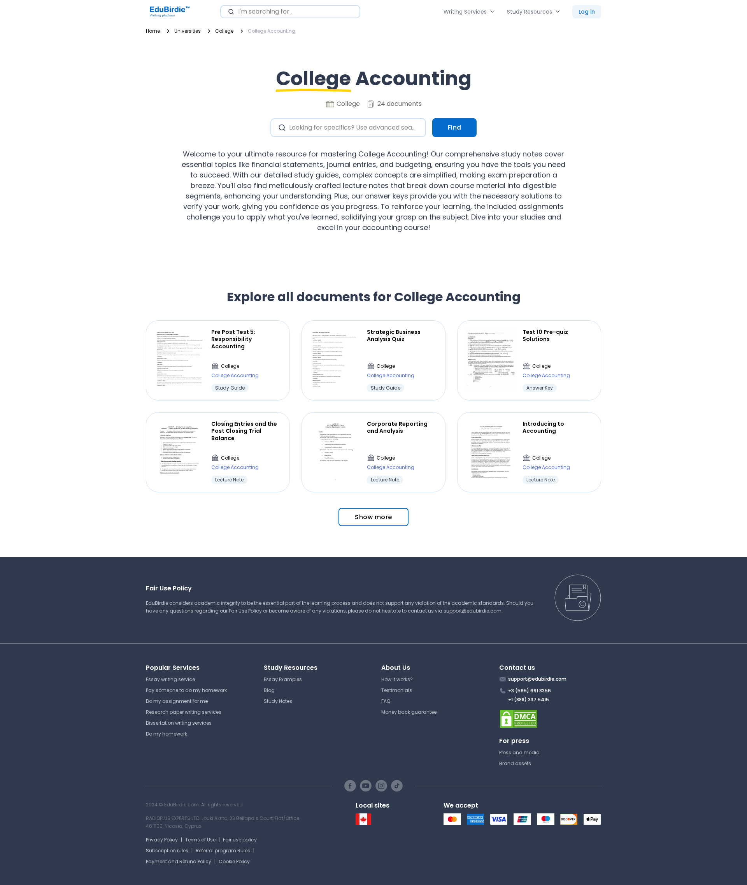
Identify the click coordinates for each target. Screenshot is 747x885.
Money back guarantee (409, 712)
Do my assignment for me (177, 701)
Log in (587, 12)
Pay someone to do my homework (186, 690)
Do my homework (166, 733)
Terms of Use (200, 839)
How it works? (397, 679)
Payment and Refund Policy (178, 861)
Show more (373, 517)
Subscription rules (167, 850)
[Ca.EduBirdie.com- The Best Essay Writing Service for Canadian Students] (363, 823)
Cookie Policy (234, 861)
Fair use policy (240, 839)
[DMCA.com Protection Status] (550, 719)
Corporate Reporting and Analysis (397, 427)
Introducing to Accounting (543, 427)
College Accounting (235, 375)
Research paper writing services (183, 712)
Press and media (519, 752)
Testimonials (396, 690)
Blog (269, 690)
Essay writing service (170, 679)
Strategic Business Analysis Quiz (394, 335)
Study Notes (278, 701)
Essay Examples (283, 679)
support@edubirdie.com (473, 611)
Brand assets (515, 763)
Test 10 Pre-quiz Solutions (545, 335)
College (230, 366)
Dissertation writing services (179, 723)
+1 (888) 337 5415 (528, 699)
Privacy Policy (162, 839)
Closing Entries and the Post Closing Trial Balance (244, 431)
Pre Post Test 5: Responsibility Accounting (233, 339)
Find (454, 127)
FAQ (385, 701)
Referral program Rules (223, 850)
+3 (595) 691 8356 (529, 690)
